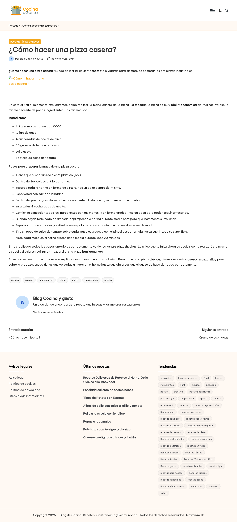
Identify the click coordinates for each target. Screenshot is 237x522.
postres (178, 391)
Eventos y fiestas (187, 378)
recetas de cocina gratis (200, 425)
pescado (211, 384)
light (182, 384)
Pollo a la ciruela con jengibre (104, 413)
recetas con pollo (170, 418)
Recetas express (169, 452)
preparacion (91, 280)
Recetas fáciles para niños (198, 459)
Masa (63, 280)
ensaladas (166, 378)
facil (206, 378)
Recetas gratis (168, 466)
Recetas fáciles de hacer (24, 41)
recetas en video (196, 445)
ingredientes (46, 280)
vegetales (196, 486)
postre (164, 391)
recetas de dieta (197, 432)
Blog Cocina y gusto (53, 298)
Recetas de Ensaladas (172, 439)
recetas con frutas (191, 412)
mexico (196, 384)
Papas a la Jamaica (97, 421)
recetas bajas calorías (207, 405)
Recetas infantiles (192, 466)
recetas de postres (201, 439)
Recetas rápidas (198, 472)
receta (108, 280)
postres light (167, 398)
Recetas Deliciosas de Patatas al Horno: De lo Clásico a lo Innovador (115, 380)
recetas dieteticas (170, 445)
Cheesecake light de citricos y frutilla (109, 437)
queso (203, 398)
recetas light (216, 466)
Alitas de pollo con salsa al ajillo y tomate (112, 406)
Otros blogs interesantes (26, 396)
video (163, 493)
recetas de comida (170, 432)
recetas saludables (170, 479)
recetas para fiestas (171, 472)
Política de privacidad (24, 390)
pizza (75, 280)
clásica (29, 280)
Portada (13, 25)
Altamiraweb (195, 515)
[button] (48, 312)
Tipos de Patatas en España (103, 398)
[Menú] (212, 10)
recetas (184, 405)
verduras (213, 486)
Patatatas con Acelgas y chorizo (106, 429)
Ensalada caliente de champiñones (108, 390)
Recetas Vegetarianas (172, 486)
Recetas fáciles (193, 452)
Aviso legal (16, 377)
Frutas (218, 378)
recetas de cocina (170, 425)
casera (15, 280)
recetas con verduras (197, 418)
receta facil (166, 405)
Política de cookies (22, 384)
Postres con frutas (199, 391)
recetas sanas (195, 479)
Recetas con (167, 412)
